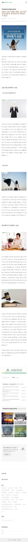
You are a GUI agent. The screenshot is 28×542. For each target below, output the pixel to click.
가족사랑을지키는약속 (7, 506)
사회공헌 (4, 488)
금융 (17, 499)
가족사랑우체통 (5, 490)
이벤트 (15, 502)
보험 (16, 509)
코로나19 (11, 488)
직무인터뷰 (15, 495)
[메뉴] (26, 2)
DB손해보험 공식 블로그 (10, 447)
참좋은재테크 (18, 504)
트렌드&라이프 (13, 384)
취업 (3, 495)
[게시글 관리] (8, 377)
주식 (16, 506)
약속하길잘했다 (5, 497)
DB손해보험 (20, 490)
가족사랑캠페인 (15, 497)
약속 (25, 504)
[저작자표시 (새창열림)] (17, 377)
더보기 (3, 511)
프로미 (10, 502)
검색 (24, 520)
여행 (13, 499)
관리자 (19, 540)
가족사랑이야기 (6, 384)
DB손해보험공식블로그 (7, 504)
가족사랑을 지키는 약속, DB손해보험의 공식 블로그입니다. (10, 450)
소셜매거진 (11, 492)
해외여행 (9, 495)
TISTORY (14, 540)
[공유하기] (6, 377)
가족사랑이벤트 (5, 499)
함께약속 (18, 492)
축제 (16, 488)
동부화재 (4, 492)
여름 (21, 488)
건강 (21, 499)
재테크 (13, 490)
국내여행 (4, 502)
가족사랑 (24, 492)
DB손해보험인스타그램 (7, 509)
